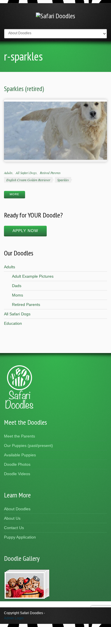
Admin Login (14, 618)
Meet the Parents (19, 436)
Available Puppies (20, 455)
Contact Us (14, 527)
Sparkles (63, 180)
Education (13, 323)
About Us (12, 518)
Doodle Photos (17, 464)
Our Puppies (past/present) (28, 445)
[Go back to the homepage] (55, 15)
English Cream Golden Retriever (28, 180)
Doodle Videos (17, 473)
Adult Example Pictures (33, 276)
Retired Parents (50, 172)
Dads (16, 285)
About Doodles (17, 509)
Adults (8, 172)
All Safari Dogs (26, 172)
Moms (17, 295)
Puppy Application (20, 537)
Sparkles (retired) (24, 88)
